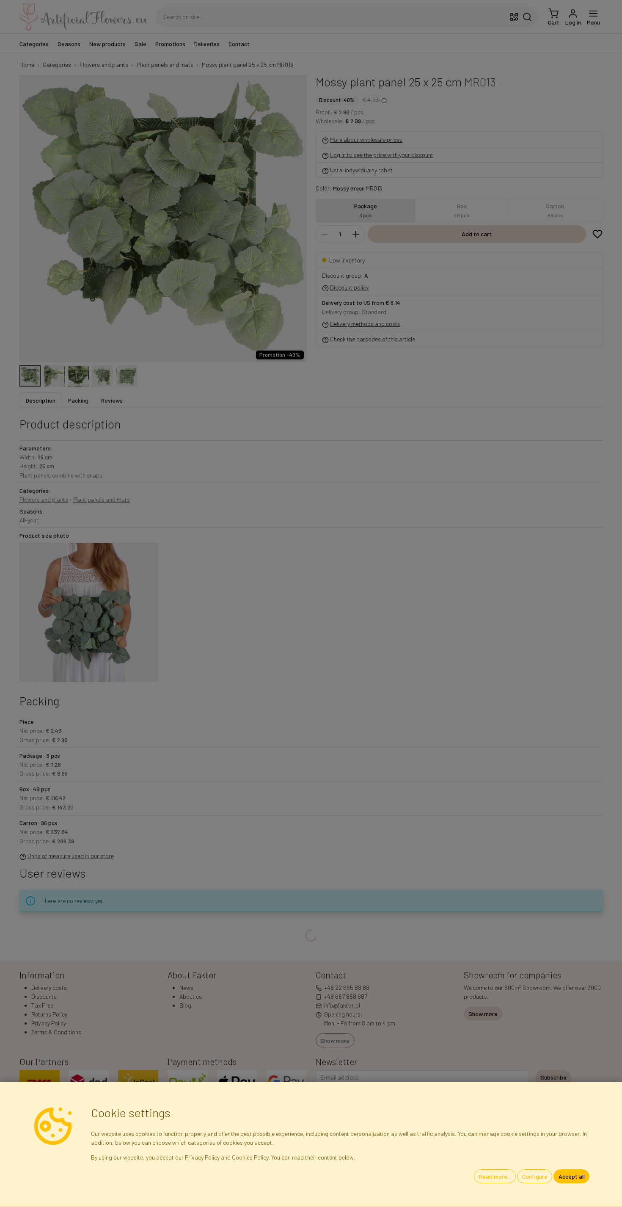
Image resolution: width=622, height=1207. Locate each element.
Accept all (572, 1176)
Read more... (495, 1176)
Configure (535, 1176)
